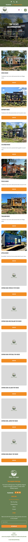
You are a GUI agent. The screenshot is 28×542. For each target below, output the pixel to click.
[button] (25, 10)
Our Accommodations (14, 499)
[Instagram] (16, 492)
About (14, 506)
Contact (14, 509)
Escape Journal (14, 504)
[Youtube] (18, 492)
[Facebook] (20, 492)
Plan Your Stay (14, 502)
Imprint (14, 533)
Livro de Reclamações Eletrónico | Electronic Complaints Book (14, 536)
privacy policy (14, 535)
